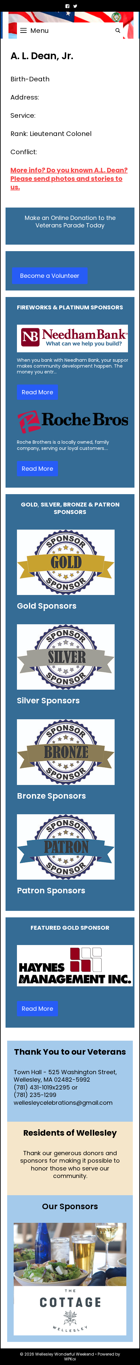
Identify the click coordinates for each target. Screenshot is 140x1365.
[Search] (118, 30)
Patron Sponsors (51, 890)
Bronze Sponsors (51, 796)
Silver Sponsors (48, 700)
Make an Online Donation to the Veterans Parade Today (70, 221)
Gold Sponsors (47, 606)
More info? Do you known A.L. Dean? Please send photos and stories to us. (69, 179)
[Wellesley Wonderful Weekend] (70, 16)
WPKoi (70, 1359)
